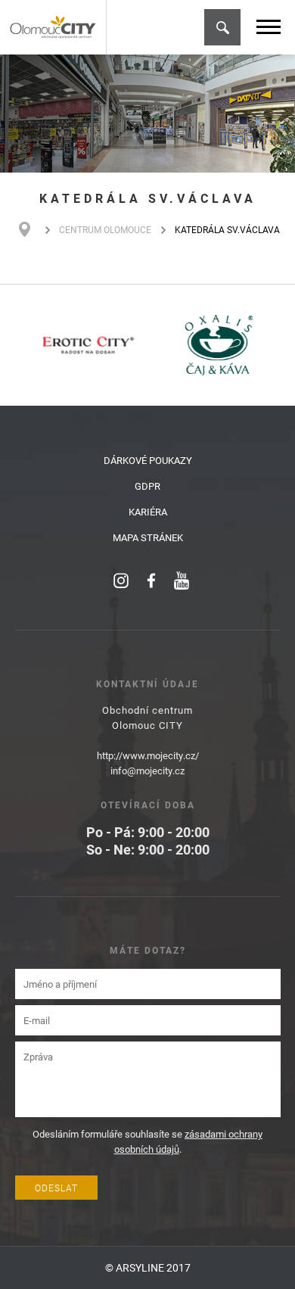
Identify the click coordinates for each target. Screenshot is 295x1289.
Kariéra (148, 511)
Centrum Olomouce (105, 229)
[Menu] (268, 27)
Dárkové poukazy (148, 460)
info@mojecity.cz (147, 770)
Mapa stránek (148, 537)
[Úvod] (32, 229)
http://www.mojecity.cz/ (148, 755)
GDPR (147, 486)
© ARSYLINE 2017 (148, 1267)
